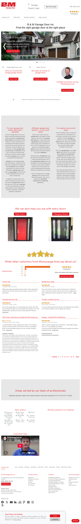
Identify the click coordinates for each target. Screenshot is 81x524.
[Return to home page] (8, 5)
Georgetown (50, 395)
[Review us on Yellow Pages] (20, 416)
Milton (32, 395)
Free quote (43, 17)
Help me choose (72, 485)
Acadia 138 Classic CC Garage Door (50, 335)
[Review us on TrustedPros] (31, 421)
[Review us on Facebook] (31, 416)
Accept (55, 516)
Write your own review (66, 276)
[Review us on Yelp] (20, 413)
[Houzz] (15, 502)
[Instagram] (33, 502)
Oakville (24, 395)
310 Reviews (74, 14)
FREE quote (30, 477)
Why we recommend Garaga (55, 489)
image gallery (13, 172)
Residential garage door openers (56, 482)
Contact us (30, 480)
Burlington (18, 395)
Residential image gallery (54, 488)
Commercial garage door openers (56, 483)
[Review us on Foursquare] (9, 427)
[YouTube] (11, 502)
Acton (28, 395)
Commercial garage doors (54, 480)
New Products (51, 492)
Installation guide (73, 479)
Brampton (37, 395)
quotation (22, 184)
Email (76, 521)
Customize (55, 519)
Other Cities (64, 467)
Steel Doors (20, 214)
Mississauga (12, 395)
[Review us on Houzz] (20, 421)
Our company (31, 485)
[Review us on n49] (31, 412)
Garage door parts (52, 486)
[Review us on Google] (9, 413)
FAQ (70, 480)
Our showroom (31, 483)
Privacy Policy (17, 520)
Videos (70, 483)
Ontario (70, 395)
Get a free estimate (67, 90)
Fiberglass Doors (60, 214)
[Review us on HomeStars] (9, 417)
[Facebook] (2, 502)
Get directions (6, 484)
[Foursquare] (24, 502)
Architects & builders (73, 482)
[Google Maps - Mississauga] (20, 502)
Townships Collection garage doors (56, 479)
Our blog (30, 482)
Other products (51, 485)
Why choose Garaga (53, 491)
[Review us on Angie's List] (9, 421)
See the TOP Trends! (13, 51)
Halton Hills (43, 395)
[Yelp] (2, 505)
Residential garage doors (54, 477)
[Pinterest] (28, 502)
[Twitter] (7, 502)
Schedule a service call (40, 79)
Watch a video (13, 79)
